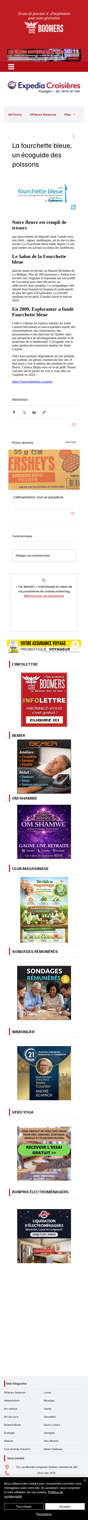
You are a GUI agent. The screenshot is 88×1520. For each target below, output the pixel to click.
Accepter (65, 1506)
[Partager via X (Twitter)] (24, 412)
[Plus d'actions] (73, 136)
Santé (47, 1408)
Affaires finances (43, 114)
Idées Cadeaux (53, 1449)
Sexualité (50, 1416)
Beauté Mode (12, 1424)
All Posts (15, 114)
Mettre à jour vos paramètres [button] (44, 596)
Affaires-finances (15, 1392)
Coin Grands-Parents (17, 1449)
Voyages (49, 1432)
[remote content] (44, 301)
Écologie (9, 1432)
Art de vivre (11, 1416)
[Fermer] (82, 1483)
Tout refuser (24, 1506)
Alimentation (20, 399)
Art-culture (10, 1408)
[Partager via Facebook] (14, 412)
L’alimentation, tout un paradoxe (38, 497)
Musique (49, 1400)
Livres (47, 1392)
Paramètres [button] (44, 1514)
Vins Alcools (51, 1440)
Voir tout (70, 442)
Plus (67, 114)
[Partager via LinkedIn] (34, 412)
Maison (8, 1440)
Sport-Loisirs (52, 1424)
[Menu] (11, 67)
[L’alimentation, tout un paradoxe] (44, 470)
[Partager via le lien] (44, 412)
